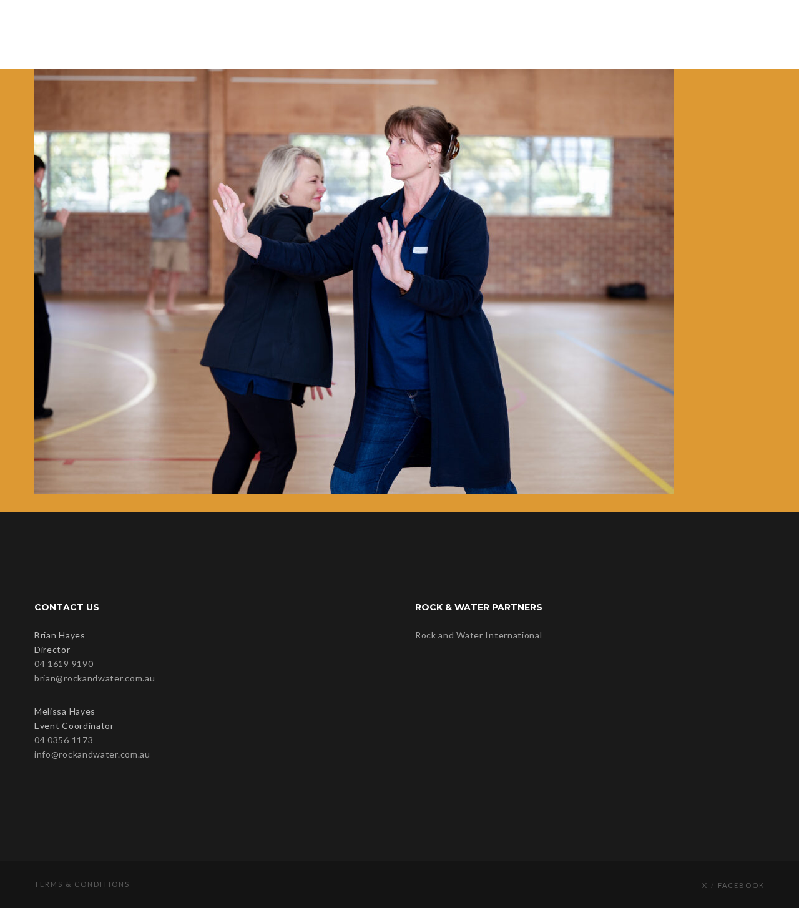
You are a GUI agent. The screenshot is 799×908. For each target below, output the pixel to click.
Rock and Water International (478, 635)
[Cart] (747, 34)
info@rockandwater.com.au (92, 754)
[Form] (722, 34)
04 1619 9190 (63, 663)
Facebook (741, 885)
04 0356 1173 (63, 740)
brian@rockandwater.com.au (94, 678)
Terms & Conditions (82, 884)
